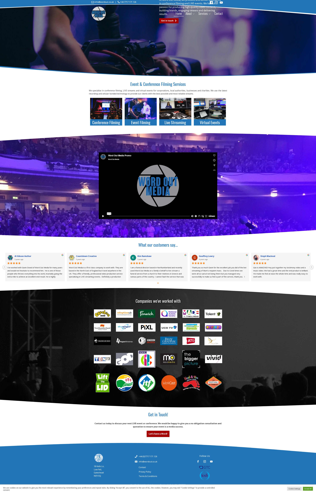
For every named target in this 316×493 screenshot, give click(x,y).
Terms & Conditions (148, 476)
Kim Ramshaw (144, 256)
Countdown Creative (86, 256)
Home (179, 13)
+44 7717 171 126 (128, 2)
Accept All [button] (307, 489)
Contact (218, 13)
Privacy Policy (145, 471)
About (189, 13)
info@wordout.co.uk (104, 2)
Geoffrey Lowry (206, 256)
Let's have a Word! (158, 433)
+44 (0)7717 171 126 (148, 456)
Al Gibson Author (23, 256)
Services (203, 13)
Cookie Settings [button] (294, 489)
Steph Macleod (267, 256)
